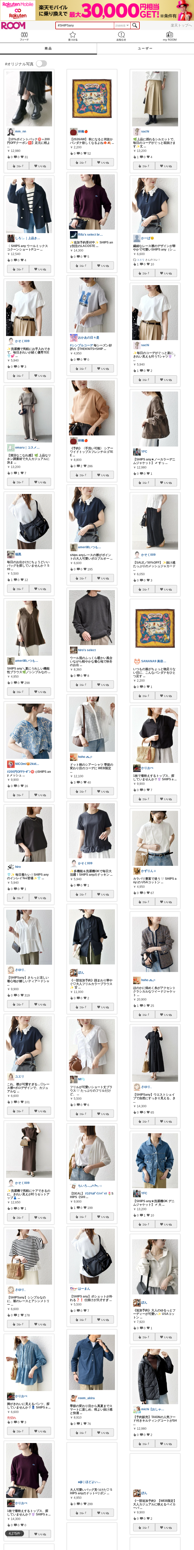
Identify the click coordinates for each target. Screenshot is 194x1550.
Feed (24, 36)
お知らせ (121, 36)
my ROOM (170, 36)
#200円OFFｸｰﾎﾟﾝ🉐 (20, 771)
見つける (72, 36)
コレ (18, 166)
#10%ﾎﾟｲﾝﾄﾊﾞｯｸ (96, 1193)
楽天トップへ (181, 25)
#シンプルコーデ (81, 345)
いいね (42, 166)
